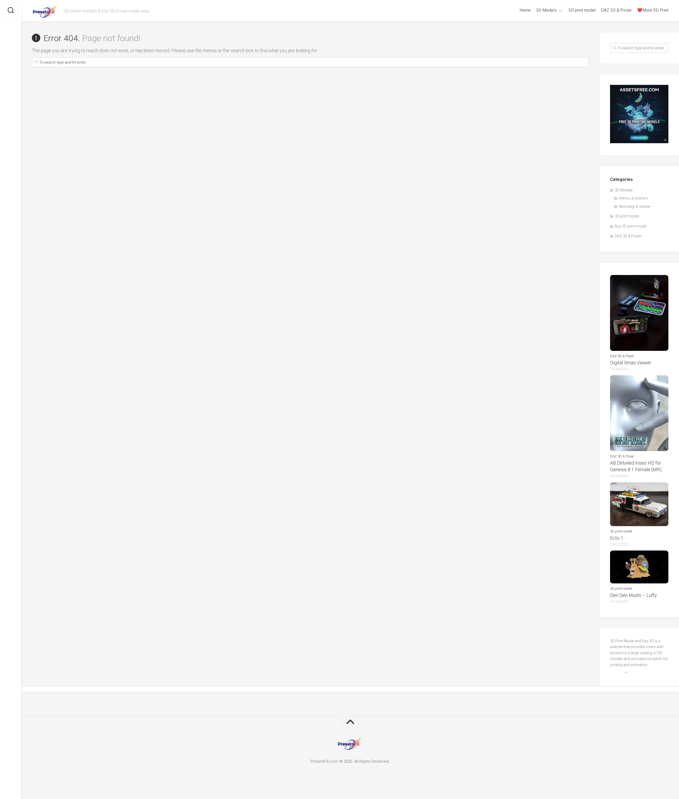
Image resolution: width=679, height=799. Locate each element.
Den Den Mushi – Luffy (633, 595)
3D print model (582, 10)
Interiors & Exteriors (633, 198)
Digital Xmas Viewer (630, 362)
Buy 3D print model (630, 226)
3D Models (546, 10)
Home (525, 10)
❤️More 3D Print (652, 10)
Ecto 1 (616, 538)
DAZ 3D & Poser (616, 10)
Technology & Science (634, 206)
